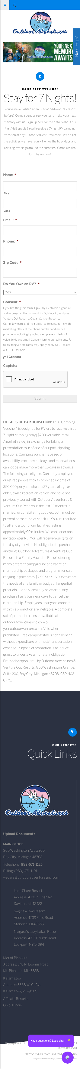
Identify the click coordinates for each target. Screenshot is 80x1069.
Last (6, 211)
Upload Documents (19, 834)
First (7, 193)
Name (9, 175)
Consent (12, 302)
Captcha (10, 366)
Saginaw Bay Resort (29, 911)
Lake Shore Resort (28, 891)
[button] (14, 5)
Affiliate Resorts (15, 999)
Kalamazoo (12, 978)
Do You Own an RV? (21, 284)
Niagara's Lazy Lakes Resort (36, 931)
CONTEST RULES (54, 1054)
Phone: (10, 241)
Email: (10, 220)
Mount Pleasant (15, 958)
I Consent (14, 357)
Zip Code (12, 262)
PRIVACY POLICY (34, 1054)
